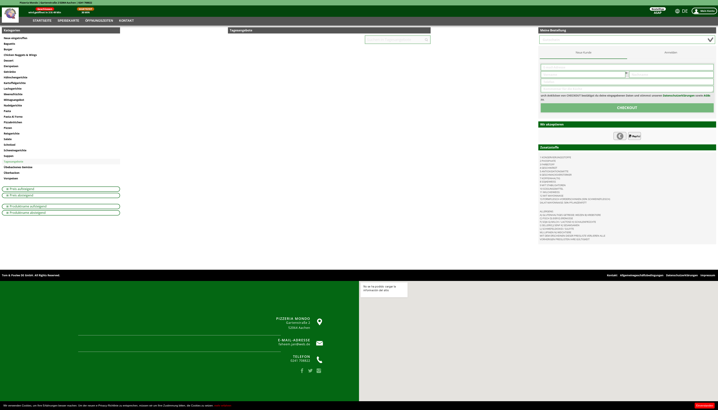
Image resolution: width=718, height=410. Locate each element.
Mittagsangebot (14, 100)
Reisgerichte (11, 133)
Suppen (8, 156)
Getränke (10, 72)
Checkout (627, 107)
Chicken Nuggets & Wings (20, 55)
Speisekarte (68, 20)
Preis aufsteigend (21, 189)
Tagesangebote (13, 161)
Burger (8, 49)
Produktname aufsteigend (28, 206)
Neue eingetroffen (15, 38)
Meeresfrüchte (13, 94)
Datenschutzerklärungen (679, 95)
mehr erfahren (222, 405)
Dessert (8, 60)
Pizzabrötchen (13, 122)
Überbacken (11, 173)
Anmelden (671, 52)
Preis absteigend (21, 195)
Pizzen (8, 128)
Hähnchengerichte (15, 77)
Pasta (7, 111)
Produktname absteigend (27, 213)
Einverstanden (704, 405)
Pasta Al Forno (13, 116)
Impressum (707, 275)
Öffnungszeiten (99, 20)
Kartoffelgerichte (15, 83)
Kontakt (126, 20)
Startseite (42, 20)
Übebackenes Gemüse (18, 167)
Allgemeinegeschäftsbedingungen (641, 275)
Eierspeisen (11, 66)
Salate (8, 139)
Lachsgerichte (13, 88)
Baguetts (9, 43)
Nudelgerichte (13, 105)
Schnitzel (9, 144)
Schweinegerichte (15, 150)
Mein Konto (707, 11)
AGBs (707, 95)
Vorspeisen (11, 178)
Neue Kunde (583, 52)
